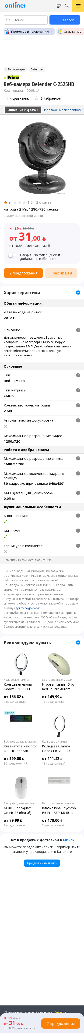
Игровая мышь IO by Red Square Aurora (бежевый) (58, 686)
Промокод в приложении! (30, 31)
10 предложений (15, 763)
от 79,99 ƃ (13, 820)
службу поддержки (27, 608)
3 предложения (14, 825)
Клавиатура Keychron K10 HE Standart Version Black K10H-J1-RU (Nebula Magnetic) (21, 748)
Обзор (9, 713)
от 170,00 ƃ (52, 820)
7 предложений (15, 701)
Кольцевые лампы (16, 679)
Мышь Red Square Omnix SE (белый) (18, 810)
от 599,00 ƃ (14, 758)
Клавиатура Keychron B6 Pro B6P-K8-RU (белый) (59, 810)
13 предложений (54, 701)
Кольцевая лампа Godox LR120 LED (56, 748)
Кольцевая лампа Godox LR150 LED (18, 686)
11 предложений (54, 763)
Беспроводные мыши (57, 679)
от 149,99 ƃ (52, 696)
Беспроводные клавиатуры (21, 741)
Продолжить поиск (42, 863)
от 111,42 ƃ (52, 758)
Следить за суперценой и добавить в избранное (40, 257)
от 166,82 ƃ (14, 696)
